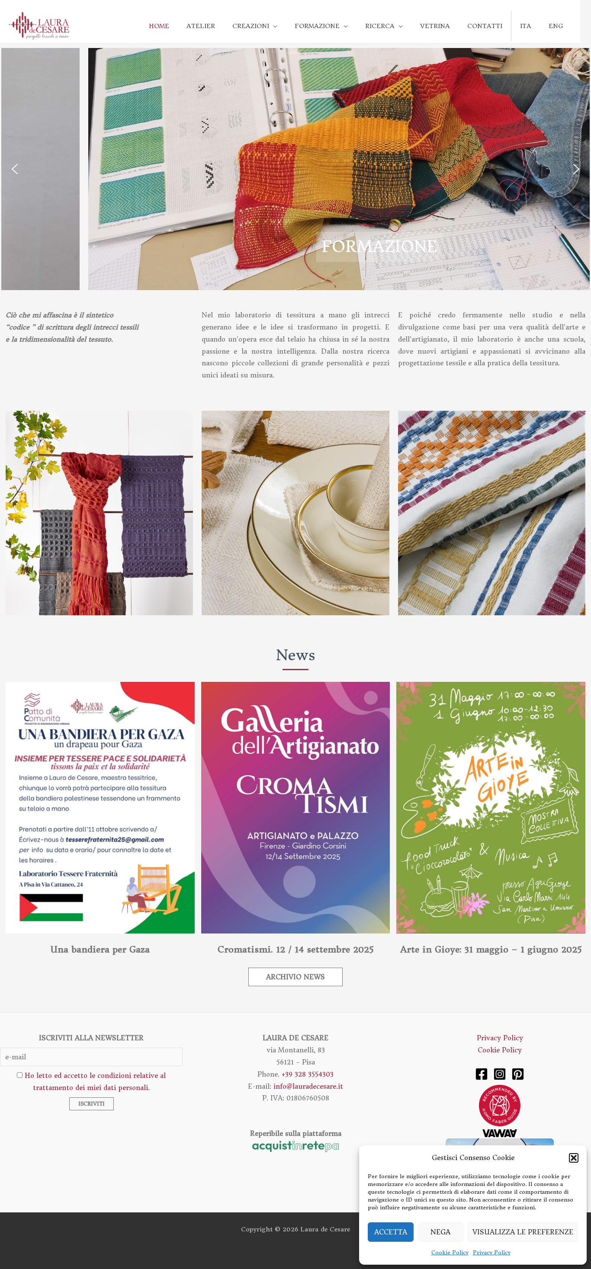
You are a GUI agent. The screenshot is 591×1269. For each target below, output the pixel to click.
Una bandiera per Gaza (100, 949)
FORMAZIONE (296, 246)
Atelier (200, 26)
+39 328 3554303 (308, 1074)
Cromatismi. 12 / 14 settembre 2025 (295, 949)
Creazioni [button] (250, 26)
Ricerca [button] (380, 26)
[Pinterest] (517, 1074)
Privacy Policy (492, 1252)
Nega (440, 1232)
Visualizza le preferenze (522, 1232)
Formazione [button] (317, 26)
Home (159, 26)
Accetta (390, 1232)
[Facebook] (481, 1074)
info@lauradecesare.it (308, 1086)
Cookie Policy (450, 1252)
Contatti (484, 26)
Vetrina (435, 26)
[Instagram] (499, 1074)
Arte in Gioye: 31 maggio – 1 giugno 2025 (490, 949)
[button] (573, 1158)
